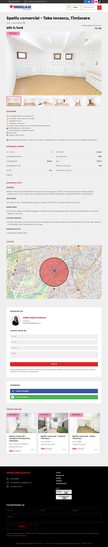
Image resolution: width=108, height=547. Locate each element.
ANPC (58, 488)
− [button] (9, 251)
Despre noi (60, 475)
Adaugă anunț (61, 483)
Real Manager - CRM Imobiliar (81, 543)
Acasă (58, 472)
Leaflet (82, 298)
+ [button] (9, 248)
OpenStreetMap (90, 298)
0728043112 (26, 321)
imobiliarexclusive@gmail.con (36, 1)
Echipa (58, 478)
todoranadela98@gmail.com (32, 323)
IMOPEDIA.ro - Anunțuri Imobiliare (46, 543)
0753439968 (15, 1)
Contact (59, 481)
